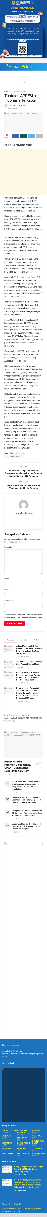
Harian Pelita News (19, 106)
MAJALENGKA (23, 1154)
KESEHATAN (22, 1138)
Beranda (7, 91)
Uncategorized (38, 1154)
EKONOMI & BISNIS (7, 1137)
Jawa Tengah (7, 1154)
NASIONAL (36, 1131)
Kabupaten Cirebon (13, 457)
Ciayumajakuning (17, 453)
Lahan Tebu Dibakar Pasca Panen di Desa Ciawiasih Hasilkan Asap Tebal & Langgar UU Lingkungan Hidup (26, 800)
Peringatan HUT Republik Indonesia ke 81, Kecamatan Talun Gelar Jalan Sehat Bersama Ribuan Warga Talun (27, 813)
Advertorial (6, 1204)
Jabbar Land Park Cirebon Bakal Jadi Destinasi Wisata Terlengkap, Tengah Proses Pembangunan (26, 826)
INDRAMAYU (7, 1143)
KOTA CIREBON (23, 1143)
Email (7, 589)
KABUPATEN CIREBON (22, 1132)
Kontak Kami (18, 1204)
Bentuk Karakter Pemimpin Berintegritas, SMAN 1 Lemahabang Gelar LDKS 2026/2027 (17, 766)
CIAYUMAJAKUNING (19, 91)
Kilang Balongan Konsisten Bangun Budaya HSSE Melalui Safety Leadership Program (28, 1169)
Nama (7, 578)
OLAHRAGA (37, 1136)
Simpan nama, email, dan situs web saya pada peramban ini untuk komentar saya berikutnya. (23, 616)
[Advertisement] (23, 172)
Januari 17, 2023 (13, 109)
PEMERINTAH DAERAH (38, 1142)
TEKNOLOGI (37, 1148)
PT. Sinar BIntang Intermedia (31, 1209)
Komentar (9, 547)
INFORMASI (6, 1148)
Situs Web (8, 601)
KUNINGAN (21, 1148)
